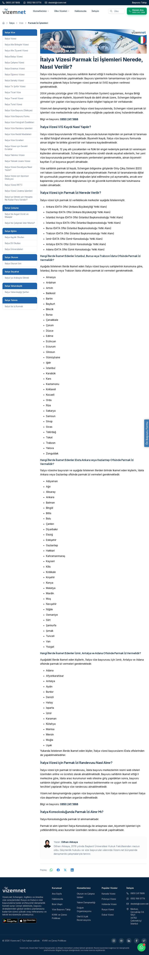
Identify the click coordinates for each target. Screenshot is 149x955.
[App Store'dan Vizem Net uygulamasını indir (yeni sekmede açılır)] (28, 920)
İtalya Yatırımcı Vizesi (15, 155)
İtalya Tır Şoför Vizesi (15, 86)
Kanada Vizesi (108, 893)
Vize (21, 23)
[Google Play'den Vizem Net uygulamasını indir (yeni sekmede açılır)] (10, 920)
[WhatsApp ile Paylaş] (51, 870)
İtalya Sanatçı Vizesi (14, 80)
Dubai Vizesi (108, 914)
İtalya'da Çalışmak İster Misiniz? (20, 223)
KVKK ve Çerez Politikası (54, 940)
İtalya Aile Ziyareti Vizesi (16, 50)
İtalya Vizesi (10, 38)
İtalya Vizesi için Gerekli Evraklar (16, 147)
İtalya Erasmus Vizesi (15, 68)
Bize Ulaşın (57, 904)
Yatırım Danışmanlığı (86, 902)
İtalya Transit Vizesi (14, 98)
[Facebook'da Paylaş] (58, 870)
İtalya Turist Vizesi (13, 104)
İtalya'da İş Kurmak (14, 306)
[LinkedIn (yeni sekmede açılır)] (129, 940)
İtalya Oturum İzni (13, 263)
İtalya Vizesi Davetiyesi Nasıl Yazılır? (18, 168)
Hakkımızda (80, 11)
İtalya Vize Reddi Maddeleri (18, 134)
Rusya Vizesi (108, 909)
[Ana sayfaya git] (3, 23)
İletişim (95, 11)
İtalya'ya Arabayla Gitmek (17, 277)
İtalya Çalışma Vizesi (14, 62)
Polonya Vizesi (109, 899)
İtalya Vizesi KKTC (13, 185)
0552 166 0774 (138, 898)
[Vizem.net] (14, 889)
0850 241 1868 (69, 119)
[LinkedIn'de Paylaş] (72, 870)
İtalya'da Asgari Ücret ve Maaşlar (17, 215)
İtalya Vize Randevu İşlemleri (18, 128)
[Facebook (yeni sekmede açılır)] (136, 940)
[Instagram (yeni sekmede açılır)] (113, 940)
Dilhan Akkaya (69, 842)
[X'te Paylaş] (65, 870)
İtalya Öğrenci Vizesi (15, 74)
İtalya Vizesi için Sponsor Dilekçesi (17, 177)
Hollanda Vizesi (109, 904)
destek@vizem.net (139, 904)
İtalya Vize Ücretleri (14, 140)
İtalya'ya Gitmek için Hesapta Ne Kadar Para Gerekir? (18, 198)
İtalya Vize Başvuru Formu (17, 116)
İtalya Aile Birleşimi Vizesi (17, 44)
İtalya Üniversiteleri (14, 249)
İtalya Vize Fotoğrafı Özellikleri (19, 122)
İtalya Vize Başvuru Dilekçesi (18, 110)
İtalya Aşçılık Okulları (14, 237)
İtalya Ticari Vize (13, 92)
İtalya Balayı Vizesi (14, 56)
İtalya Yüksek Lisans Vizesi (17, 161)
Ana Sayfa (57, 893)
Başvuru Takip (139, 2)
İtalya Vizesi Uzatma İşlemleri (18, 191)
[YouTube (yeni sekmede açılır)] (121, 940)
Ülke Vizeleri (60, 11)
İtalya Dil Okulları (13, 243)
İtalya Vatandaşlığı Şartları (17, 292)
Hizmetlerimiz (40, 11)
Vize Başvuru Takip (61, 909)
